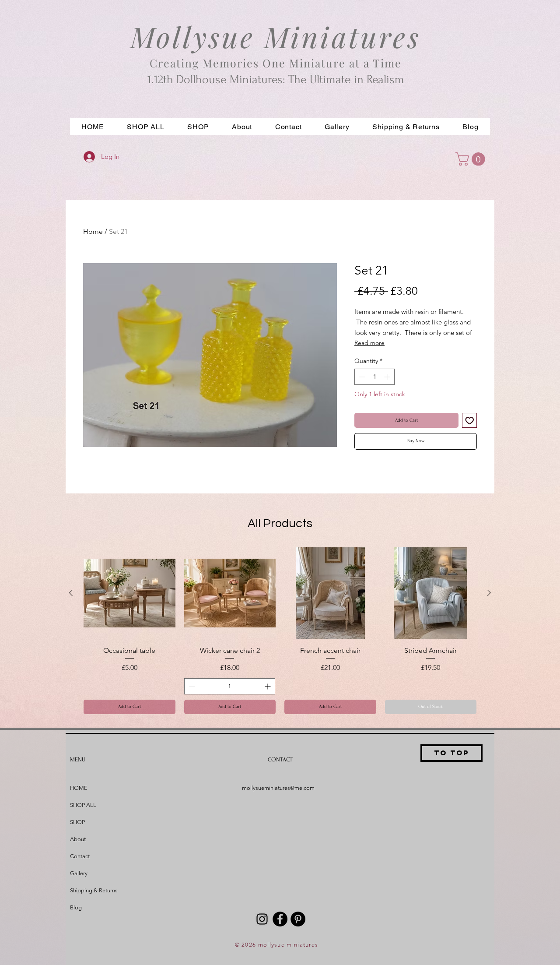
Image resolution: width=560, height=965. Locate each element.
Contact (80, 856)
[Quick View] (129, 593)
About (78, 839)
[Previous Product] (71, 593)
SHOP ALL (83, 805)
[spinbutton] (374, 376)
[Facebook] (280, 919)
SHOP (77, 822)
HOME (79, 788)
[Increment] (387, 376)
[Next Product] (489, 593)
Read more (369, 343)
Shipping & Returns (94, 890)
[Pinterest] (297, 919)
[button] (198, 126)
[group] (280, 631)
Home (93, 231)
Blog (76, 907)
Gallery (79, 873)
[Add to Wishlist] (469, 420)
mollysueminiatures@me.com (278, 788)
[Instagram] (262, 919)
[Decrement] (361, 376)
